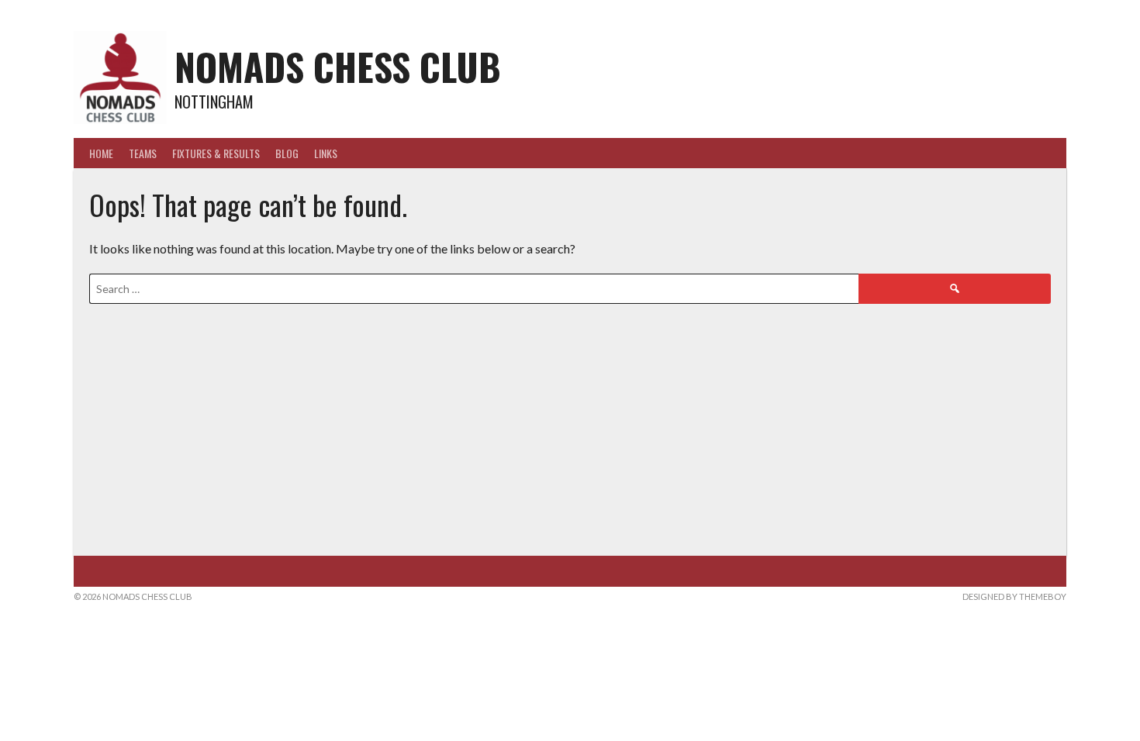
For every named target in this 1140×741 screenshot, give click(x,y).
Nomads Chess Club (337, 66)
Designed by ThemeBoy (1014, 596)
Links (325, 153)
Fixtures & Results (216, 153)
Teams (143, 153)
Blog (287, 153)
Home (101, 153)
